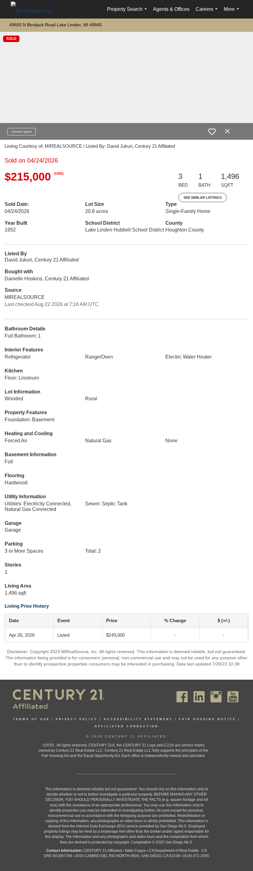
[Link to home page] (35, 10)
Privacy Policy (76, 719)
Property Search (128, 12)
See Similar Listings (203, 197)
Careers (208, 12)
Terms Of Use (31, 719)
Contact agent (21, 131)
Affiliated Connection (127, 726)
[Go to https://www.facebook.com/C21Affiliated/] (182, 697)
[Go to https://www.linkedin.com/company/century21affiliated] (199, 697)
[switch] (212, 131)
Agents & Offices (171, 9)
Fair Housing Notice (207, 719)
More (233, 12)
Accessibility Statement (138, 719)
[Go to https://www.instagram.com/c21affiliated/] (216, 697)
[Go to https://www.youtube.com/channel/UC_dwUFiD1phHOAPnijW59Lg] (233, 697)
